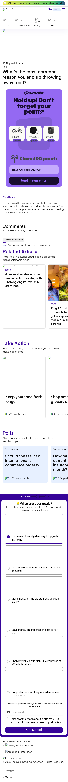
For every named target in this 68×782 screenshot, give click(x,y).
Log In (56, 10)
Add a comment (13, 240)
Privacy (9, 771)
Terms (8, 777)
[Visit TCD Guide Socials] (19, 745)
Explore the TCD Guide (16, 741)
